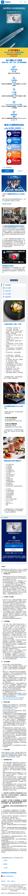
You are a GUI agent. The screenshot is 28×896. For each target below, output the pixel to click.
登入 (25, 2)
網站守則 (3, 881)
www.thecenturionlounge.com (9, 709)
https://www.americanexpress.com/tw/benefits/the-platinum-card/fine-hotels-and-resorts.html (13, 698)
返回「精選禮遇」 (5, 517)
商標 (8, 881)
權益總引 (11, 743)
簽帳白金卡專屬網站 (10, 756)
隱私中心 (13, 881)
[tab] (14, 285)
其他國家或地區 (9, 876)
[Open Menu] (2, 2)
